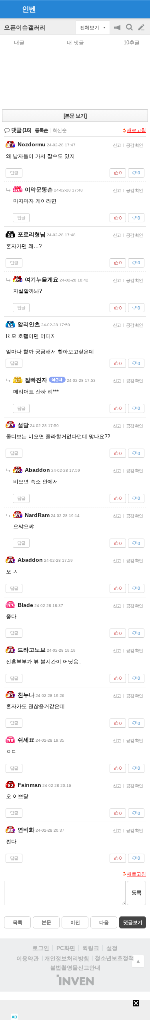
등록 (136, 893)
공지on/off (118, 31)
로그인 (40, 948)
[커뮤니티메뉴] (8, 9)
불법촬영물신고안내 (75, 967)
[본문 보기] (75, 116)
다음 (104, 922)
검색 (130, 31)
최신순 (59, 130)
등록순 (41, 130)
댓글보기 (132, 922)
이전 (75, 922)
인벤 (29, 9)
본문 (46, 922)
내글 (19, 43)
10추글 (132, 43)
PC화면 (65, 948)
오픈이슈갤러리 (25, 27)
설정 (112, 948)
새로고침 (136, 130)
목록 (17, 922)
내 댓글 (75, 43)
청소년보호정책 (114, 958)
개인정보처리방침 (66, 958)
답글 (14, 172)
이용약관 (27, 958)
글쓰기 (142, 28)
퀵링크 (90, 948)
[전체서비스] (141, 8)
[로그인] (126, 8)
